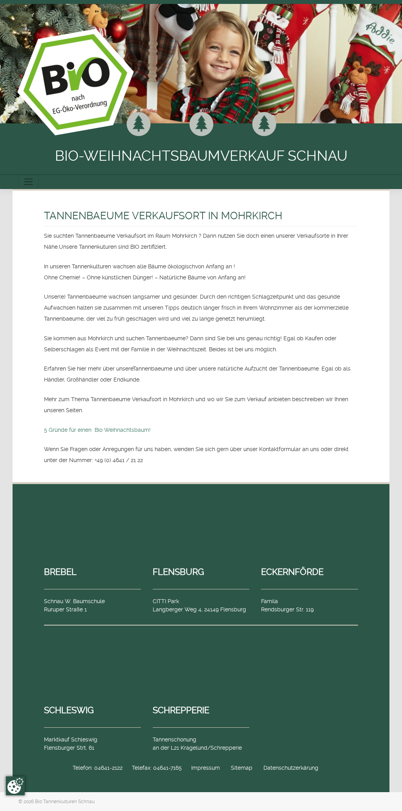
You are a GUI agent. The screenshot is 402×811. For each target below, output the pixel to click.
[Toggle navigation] (28, 182)
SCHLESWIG (69, 710)
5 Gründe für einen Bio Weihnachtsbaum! (97, 430)
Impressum (205, 768)
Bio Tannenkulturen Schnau (65, 801)
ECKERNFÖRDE (292, 572)
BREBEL (60, 572)
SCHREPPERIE (181, 710)
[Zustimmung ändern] (15, 785)
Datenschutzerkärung (290, 768)
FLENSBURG (178, 572)
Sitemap (241, 768)
